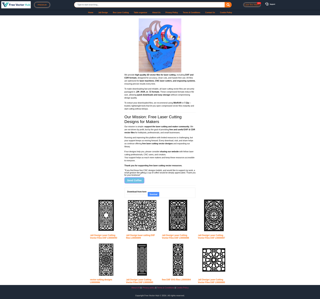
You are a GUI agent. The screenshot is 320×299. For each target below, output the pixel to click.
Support (272, 4)
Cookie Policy (226, 12)
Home (90, 12)
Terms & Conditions (191, 12)
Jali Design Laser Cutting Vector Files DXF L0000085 (139, 281)
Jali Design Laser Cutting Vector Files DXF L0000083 (211, 281)
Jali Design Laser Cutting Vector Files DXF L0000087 (211, 236)
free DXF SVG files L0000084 (176, 279)
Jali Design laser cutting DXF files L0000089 (140, 236)
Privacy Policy (172, 12)
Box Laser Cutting (121, 12)
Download (153, 194)
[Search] (228, 5)
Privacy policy (148, 288)
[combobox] (149, 5)
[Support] (266, 4)
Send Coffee (134, 180)
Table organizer (140, 12)
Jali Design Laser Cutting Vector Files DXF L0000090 (103, 236)
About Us (156, 12)
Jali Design (103, 12)
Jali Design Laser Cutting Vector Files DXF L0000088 (175, 236)
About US (135, 288)
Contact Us (210, 12)
